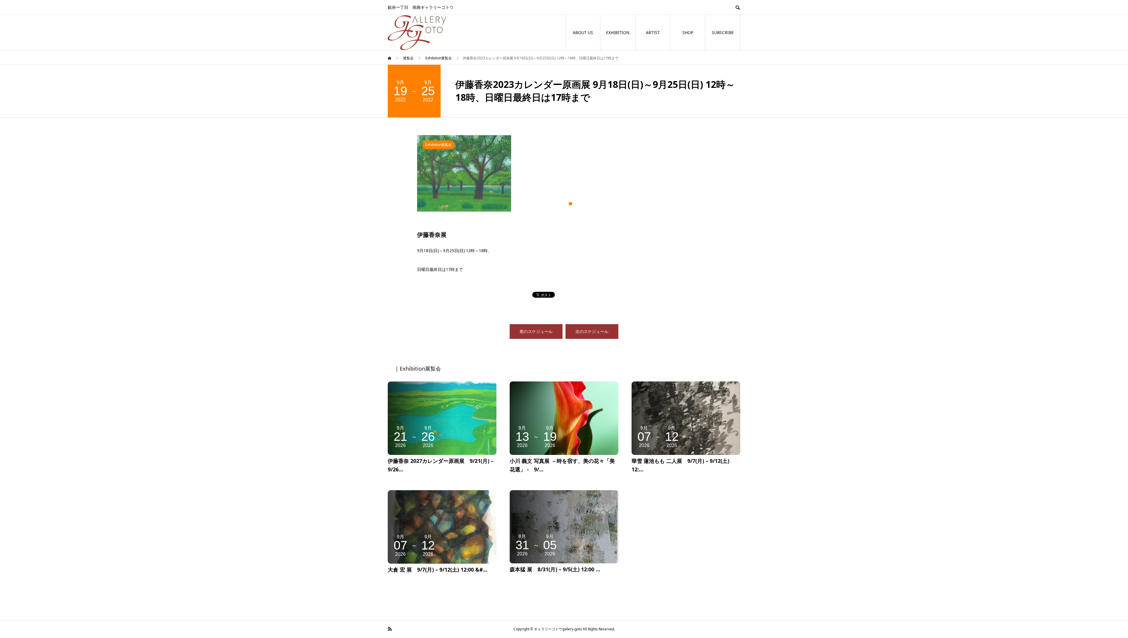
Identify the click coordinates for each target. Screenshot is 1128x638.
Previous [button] (413, 177)
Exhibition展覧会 (438, 144)
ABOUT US (583, 32)
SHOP (687, 32)
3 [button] (570, 203)
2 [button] (564, 203)
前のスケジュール (536, 331)
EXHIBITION (618, 32)
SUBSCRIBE (723, 32)
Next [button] (715, 177)
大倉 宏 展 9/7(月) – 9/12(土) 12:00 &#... (437, 569)
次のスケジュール (591, 331)
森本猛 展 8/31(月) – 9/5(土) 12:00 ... (555, 569)
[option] (564, 173)
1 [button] (557, 203)
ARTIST (653, 32)
